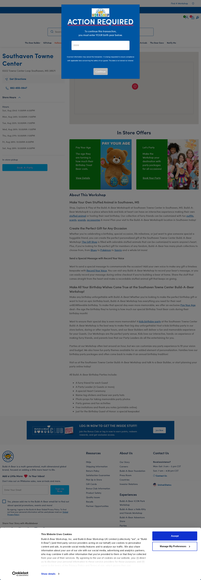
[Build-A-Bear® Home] (100, 12)
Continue (100, 71)
